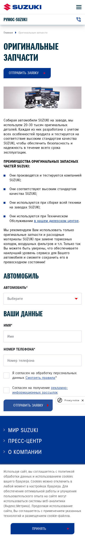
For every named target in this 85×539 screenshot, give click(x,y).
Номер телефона (19, 349)
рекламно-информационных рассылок (40, 390)
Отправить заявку (23, 73)
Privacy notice (71, 400)
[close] (83, 400)
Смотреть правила (40, 378)
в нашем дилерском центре (56, 221)
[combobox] (41, 298)
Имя (7, 325)
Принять (39, 529)
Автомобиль (15, 288)
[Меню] (78, 7)
